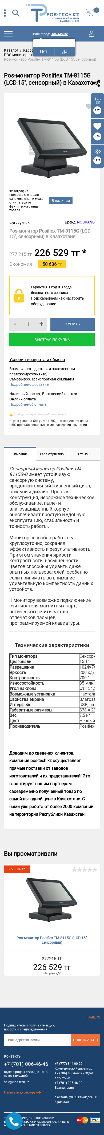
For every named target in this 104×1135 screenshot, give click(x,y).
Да (64, 51)
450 (97, 136)
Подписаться (85, 1040)
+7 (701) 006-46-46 (26, 1064)
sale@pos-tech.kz (16, 1082)
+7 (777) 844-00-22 (68, 1064)
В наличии (61, 200)
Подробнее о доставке (29, 384)
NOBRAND (86, 222)
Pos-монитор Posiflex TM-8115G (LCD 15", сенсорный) (52, 940)
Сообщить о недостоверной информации (40, 414)
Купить (72, 324)
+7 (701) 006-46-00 (68, 1083)
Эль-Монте (59, 34)
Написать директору (20, 1092)
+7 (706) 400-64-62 (68, 1073)
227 (97, 110)
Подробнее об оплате (27, 404)
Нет (43, 51)
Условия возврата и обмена (37, 359)
